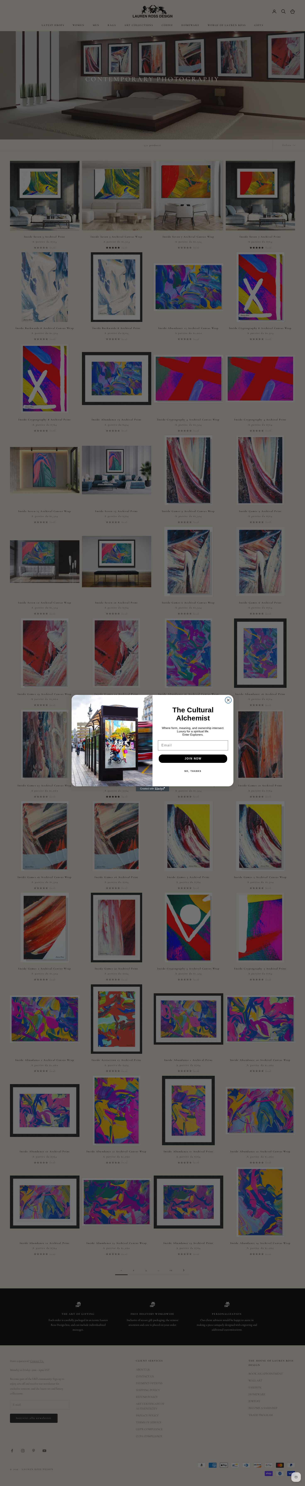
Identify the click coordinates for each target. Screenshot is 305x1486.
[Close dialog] (228, 700)
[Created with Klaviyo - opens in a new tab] (152, 788)
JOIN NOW (193, 758)
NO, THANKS (192, 771)
